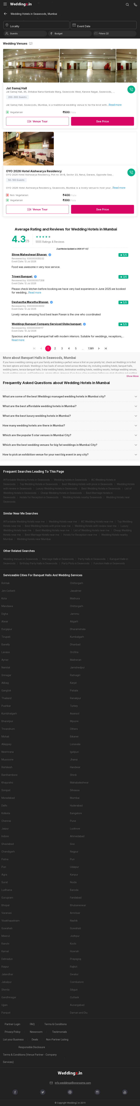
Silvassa (74, 790)
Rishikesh (6, 767)
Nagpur (74, 851)
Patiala (74, 690)
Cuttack (74, 997)
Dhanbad (75, 644)
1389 (91, 348)
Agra (4, 874)
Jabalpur (6, 982)
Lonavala (75, 744)
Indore (5, 836)
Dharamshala (77, 629)
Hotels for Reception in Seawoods (39, 497)
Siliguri (74, 989)
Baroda (74, 889)
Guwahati (6, 928)
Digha (4, 613)
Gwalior (74, 974)
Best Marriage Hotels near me (42, 534)
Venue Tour (40, 121)
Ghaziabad (7, 843)
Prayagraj (75, 959)
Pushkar (6, 705)
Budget (59, 33)
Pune (73, 820)
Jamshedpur (77, 667)
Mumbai (74, 797)
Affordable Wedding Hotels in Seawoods (26, 479)
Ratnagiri (75, 675)
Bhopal (5, 905)
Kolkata (5, 813)
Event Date (83, 26)
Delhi (4, 805)
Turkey (74, 705)
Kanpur (74, 874)
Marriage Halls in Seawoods (58, 559)
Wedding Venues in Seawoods (20, 559)
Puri (72, 859)
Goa (72, 843)
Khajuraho (7, 782)
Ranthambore (9, 774)
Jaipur (5, 828)
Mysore (74, 721)
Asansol (74, 713)
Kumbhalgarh (9, 713)
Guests (14, 33)
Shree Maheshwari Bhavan (29, 254)
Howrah (74, 951)
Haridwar (75, 767)
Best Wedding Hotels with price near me (48, 526)
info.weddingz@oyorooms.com (73, 1082)
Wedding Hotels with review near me (95, 526)
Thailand (6, 698)
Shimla (5, 989)
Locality (14, 26)
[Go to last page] (106, 348)
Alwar (4, 621)
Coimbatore (77, 982)
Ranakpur (75, 698)
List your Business (13, 1039)
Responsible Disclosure (32, 1047)
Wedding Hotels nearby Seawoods (82, 497)
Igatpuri (74, 751)
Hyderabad (76, 805)
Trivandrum (8, 728)
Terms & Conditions (55, 1024)
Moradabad (8, 797)
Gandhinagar (8, 997)
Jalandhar (7, 974)
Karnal (5, 951)
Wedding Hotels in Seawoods (70, 479)
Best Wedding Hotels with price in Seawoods (87, 484)
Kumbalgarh (77, 636)
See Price (102, 121)
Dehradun (7, 959)
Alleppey (6, 744)
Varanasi (6, 913)
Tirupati (5, 636)
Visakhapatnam (10, 920)
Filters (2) (104, 33)
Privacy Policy (12, 1031)
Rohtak (5, 583)
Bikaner (74, 736)
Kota (4, 598)
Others (74, 728)
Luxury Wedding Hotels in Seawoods (56, 488)
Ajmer (5, 659)
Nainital (5, 667)
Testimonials (59, 1031)
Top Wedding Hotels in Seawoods (39, 484)
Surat (4, 882)
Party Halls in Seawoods (92, 559)
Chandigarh (8, 851)
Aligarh (74, 621)
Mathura (75, 598)
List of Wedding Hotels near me (91, 530)
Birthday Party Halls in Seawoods (38, 563)
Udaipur (74, 866)
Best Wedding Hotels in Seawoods (100, 488)
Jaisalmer (75, 590)
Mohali (5, 736)
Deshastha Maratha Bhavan (30, 302)
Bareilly (5, 644)
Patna (4, 859)
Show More (133, 376)
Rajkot (73, 966)
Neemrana (7, 751)
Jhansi (74, 759)
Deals (35, 1039)
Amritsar (75, 913)
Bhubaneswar (78, 905)
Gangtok (6, 690)
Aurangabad (77, 1005)
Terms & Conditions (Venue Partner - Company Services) (30, 1058)
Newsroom (36, 1031)
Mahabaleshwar (79, 782)
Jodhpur (75, 936)
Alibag (5, 682)
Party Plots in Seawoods (76, 563)
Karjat (73, 682)
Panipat (5, 1012)
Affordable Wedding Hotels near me (24, 521)
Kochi (73, 943)
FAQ (32, 1024)
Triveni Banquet (22, 276)
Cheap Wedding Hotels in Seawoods (61, 492)
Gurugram (7, 897)
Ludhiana (6, 889)
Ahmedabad (77, 836)
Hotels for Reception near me (80, 534)
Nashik (74, 920)
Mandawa (7, 606)
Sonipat (5, 790)
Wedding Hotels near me (63, 521)
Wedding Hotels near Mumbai (34, 539)
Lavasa (5, 652)
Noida (73, 882)
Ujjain (4, 1005)
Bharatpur (7, 721)
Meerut (5, 936)
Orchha (74, 652)
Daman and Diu (79, 1012)
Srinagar (6, 675)
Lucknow (75, 828)
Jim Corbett (8, 590)
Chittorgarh (76, 583)
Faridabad (75, 897)
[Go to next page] (99, 348)
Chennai (6, 820)
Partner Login (12, 1024)
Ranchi (5, 943)
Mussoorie (7, 759)
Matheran (75, 659)
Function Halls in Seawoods (109, 563)
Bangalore (76, 813)
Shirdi (73, 774)
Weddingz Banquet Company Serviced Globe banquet (46, 323)
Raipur (5, 966)
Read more (115, 104)
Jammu (74, 613)
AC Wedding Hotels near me (97, 521)
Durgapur (6, 629)
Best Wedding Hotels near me (52, 530)
